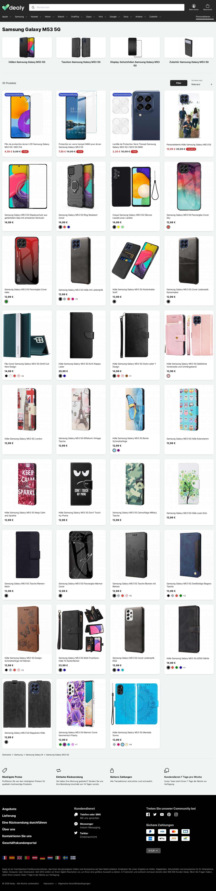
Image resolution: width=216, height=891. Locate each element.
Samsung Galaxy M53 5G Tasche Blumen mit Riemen (134, 585)
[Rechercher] (33, 7)
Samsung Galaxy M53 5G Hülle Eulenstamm (188, 438)
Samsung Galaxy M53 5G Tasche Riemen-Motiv (25, 585)
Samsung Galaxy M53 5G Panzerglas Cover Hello (26, 291)
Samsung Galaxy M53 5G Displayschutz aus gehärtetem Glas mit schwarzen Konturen (26, 216)
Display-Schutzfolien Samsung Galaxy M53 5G (135, 64)
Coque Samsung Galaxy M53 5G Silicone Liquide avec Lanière (132, 216)
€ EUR (152, 850)
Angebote (9, 809)
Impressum (49, 883)
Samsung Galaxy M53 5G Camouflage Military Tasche (135, 514)
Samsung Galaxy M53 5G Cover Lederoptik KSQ (133, 659)
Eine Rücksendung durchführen (24, 822)
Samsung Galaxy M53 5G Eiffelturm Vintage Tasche (80, 439)
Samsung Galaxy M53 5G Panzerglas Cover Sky (188, 216)
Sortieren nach (196, 80)
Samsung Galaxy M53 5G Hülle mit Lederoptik (81, 290)
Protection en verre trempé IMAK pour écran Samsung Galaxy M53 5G (80, 145)
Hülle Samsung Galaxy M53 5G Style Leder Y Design (134, 365)
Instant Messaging (90, 827)
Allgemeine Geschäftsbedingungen (74, 883)
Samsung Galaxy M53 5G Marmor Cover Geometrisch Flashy (78, 734)
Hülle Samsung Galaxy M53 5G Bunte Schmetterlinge (131, 439)
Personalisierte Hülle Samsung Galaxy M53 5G (189, 144)
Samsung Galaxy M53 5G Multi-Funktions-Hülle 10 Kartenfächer (79, 659)
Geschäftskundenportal (19, 843)
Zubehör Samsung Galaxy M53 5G (189, 62)
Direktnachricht (88, 836)
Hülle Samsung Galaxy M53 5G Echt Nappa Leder (80, 365)
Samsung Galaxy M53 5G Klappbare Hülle (25, 733)
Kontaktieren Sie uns (17, 836)
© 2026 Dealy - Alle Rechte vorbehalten (20, 883)
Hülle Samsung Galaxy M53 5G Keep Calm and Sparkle (25, 514)
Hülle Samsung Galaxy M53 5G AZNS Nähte (188, 658)
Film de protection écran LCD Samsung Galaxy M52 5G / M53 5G (27, 145)
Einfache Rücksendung (69, 776)
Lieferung (9, 816)
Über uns (8, 829)
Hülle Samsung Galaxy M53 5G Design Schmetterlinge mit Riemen (23, 659)
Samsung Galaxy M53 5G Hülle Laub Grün (187, 513)
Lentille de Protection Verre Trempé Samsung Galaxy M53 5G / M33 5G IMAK (134, 145)
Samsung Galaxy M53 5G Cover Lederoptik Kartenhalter (188, 291)
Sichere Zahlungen (121, 776)
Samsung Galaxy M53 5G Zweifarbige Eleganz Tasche (189, 585)
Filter (178, 83)
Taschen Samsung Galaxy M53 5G (81, 62)
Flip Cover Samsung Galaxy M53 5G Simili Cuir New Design (27, 365)
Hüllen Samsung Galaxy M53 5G (27, 62)
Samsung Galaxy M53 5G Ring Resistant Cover (78, 216)
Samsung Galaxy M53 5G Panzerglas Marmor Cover (80, 585)
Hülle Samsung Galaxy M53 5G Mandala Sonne (132, 734)
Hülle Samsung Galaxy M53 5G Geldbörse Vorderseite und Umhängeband (187, 365)
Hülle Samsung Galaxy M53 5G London (23, 438)
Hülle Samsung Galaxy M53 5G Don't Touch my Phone (80, 514)
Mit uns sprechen (89, 818)
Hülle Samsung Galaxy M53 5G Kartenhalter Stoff (134, 291)
